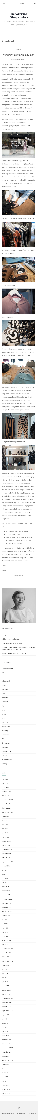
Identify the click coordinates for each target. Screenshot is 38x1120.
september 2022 (7, 812)
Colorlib (17, 1113)
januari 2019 (6, 994)
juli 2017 (4, 1068)
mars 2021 (5, 886)
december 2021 (7, 849)
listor (3, 710)
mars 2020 (5, 936)
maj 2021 (5, 878)
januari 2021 (6, 895)
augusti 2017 (6, 1064)
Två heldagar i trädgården (11, 639)
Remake (5, 722)
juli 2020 (4, 920)
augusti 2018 (6, 1015)
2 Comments (18, 576)
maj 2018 (5, 1027)
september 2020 (7, 911)
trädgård (5, 755)
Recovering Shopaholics (19, 15)
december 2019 (7, 948)
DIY (3, 673)
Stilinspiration (6, 751)
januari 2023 (6, 795)
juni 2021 (5, 874)
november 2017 (7, 1052)
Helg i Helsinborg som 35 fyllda (12, 643)
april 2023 (5, 783)
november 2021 (7, 853)
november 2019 (7, 953)
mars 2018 (5, 1035)
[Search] (35, 3)
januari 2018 (6, 1044)
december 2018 (7, 998)
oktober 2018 (6, 1006)
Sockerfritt (5, 747)
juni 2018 (5, 1023)
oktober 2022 (6, 808)
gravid (4, 685)
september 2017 (7, 1060)
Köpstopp (5, 706)
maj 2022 (5, 829)
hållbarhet (5, 689)
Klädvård (5, 702)
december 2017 (7, 1048)
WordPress (32, 1113)
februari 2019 (6, 990)
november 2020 (7, 903)
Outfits (4, 714)
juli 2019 (4, 969)
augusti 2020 (6, 915)
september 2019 (7, 961)
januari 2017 (6, 1093)
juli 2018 (4, 1019)
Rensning (5, 730)
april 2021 (5, 882)
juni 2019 (5, 973)
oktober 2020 (6, 907)
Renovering (6, 726)
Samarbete (6, 735)
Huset (4, 693)
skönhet (4, 739)
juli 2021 (4, 870)
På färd (4, 718)
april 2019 (5, 982)
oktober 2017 (6, 1056)
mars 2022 (5, 837)
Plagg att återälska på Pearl (18, 54)
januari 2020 (6, 944)
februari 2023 (6, 791)
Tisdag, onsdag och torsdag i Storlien (14, 653)
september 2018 (7, 1011)
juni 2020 (5, 924)
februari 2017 (6, 1089)
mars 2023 (5, 787)
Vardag (18, 49)
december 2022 (7, 800)
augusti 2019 (6, 965)
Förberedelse (6, 677)
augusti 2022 (6, 816)
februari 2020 (6, 940)
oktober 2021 (6, 858)
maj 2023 (5, 779)
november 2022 (7, 804)
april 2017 (5, 1081)
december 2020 (7, 899)
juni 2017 (5, 1073)
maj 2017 (5, 1077)
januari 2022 (6, 845)
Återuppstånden (7, 635)
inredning (5, 697)
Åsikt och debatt (7, 668)
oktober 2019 (6, 957)
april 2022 (5, 833)
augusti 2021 (6, 866)
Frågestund (6, 681)
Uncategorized (7, 759)
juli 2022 (4, 820)
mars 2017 (5, 1085)
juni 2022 (5, 824)
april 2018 (5, 1031)
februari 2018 (6, 1039)
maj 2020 (5, 928)
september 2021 (7, 862)
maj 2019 (5, 977)
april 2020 (5, 932)
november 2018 (7, 1002)
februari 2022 (6, 841)
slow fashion (6, 743)
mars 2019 (5, 986)
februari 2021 (6, 891)
